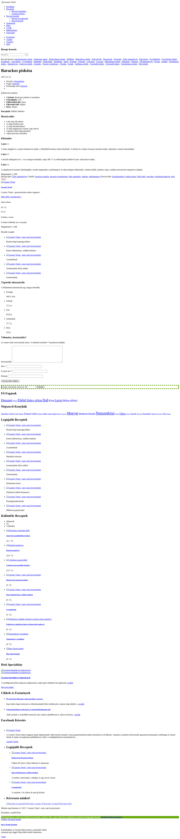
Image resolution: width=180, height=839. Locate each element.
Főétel (22, 400)
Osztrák (133, 414)
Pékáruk (134, 61)
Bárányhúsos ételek (57, 59)
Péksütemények (146, 61)
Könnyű (23, 86)
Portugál (139, 414)
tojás (173, 176)
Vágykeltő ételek (97, 64)
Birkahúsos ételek (83, 59)
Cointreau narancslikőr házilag (18, 565)
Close (3, 837)
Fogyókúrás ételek (169, 59)
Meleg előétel (70, 400)
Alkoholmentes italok (23, 59)
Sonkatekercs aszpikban (15, 639)
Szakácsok (10, 23)
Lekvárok (91, 61)
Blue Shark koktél (13, 654)
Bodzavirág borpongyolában (17, 580)
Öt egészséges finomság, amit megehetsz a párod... (24, 699)
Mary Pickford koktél (9, 825)
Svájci (160, 414)
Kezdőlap (10, 7)
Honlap (4, 376)
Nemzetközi (19, 81)
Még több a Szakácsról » (11, 197)
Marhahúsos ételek (112, 61)
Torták (70, 64)
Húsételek (58, 61)
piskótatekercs (95, 176)
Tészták (63, 64)
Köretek (73, 61)
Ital (45, 400)
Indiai (45, 414)
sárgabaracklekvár (162, 176)
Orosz (128, 414)
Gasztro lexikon (18, 14)
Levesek (99, 61)
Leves (58, 400)
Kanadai (54, 414)
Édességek (143, 59)
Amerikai (5, 414)
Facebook (10, 37)
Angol (11, 414)
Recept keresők (12, 16)
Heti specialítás (7, 687)
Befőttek (70, 59)
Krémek (81, 61)
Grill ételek (15, 61)
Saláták (164, 61)
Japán (49, 414)
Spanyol (155, 414)
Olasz (123, 413)
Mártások (126, 61)
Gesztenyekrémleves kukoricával (15, 678)
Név (3, 366)
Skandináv (147, 414)
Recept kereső (17, 21)
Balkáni (21, 414)
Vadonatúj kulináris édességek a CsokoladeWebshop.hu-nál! (28, 710)
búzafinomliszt (118, 176)
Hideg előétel (34, 400)
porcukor (150, 176)
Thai (164, 414)
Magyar (72, 413)
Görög (34, 414)
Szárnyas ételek (25, 64)
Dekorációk (97, 59)
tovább (70, 683)
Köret (51, 400)
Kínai (59, 414)
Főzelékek (5, 61)
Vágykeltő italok (112, 64)
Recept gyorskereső (20, 18)
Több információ (115, 817)
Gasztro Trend (6, 187)
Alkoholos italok (40, 59)
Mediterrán (83, 414)
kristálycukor (130, 176)
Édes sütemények (130, 59)
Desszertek (107, 59)
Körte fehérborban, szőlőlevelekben (19, 595)
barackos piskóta (42, 176)
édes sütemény (75, 176)
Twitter (9, 39)
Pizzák (157, 61)
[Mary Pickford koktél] (11, 819)
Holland (40, 414)
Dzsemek (118, 59)
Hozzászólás (6, 362)
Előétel (15, 400)
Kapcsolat (10, 33)
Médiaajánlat (11, 30)
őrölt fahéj (141, 176)
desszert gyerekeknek (59, 176)
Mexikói (91, 414)
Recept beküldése (19, 11)
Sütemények (13, 64)
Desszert (16, 84)
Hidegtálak (47, 61)
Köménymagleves (13, 550)
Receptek (10, 9)
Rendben (104, 817)
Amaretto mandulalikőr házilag (18, 536)
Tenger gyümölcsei (50, 64)
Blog (8, 25)
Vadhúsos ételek (81, 64)
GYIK (9, 28)
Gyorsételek (27, 61)
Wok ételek (143, 64)
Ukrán (169, 414)
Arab (16, 414)
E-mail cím (6, 371)
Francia (27, 413)
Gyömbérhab (11, 610)
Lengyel (63, 414)
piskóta (85, 176)
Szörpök (37, 64)
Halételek (38, 61)
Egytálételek (155, 59)
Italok (66, 61)
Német (117, 414)
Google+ (10, 42)
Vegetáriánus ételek (129, 64)
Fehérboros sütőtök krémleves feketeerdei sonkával (25, 624)
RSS (8, 44)
